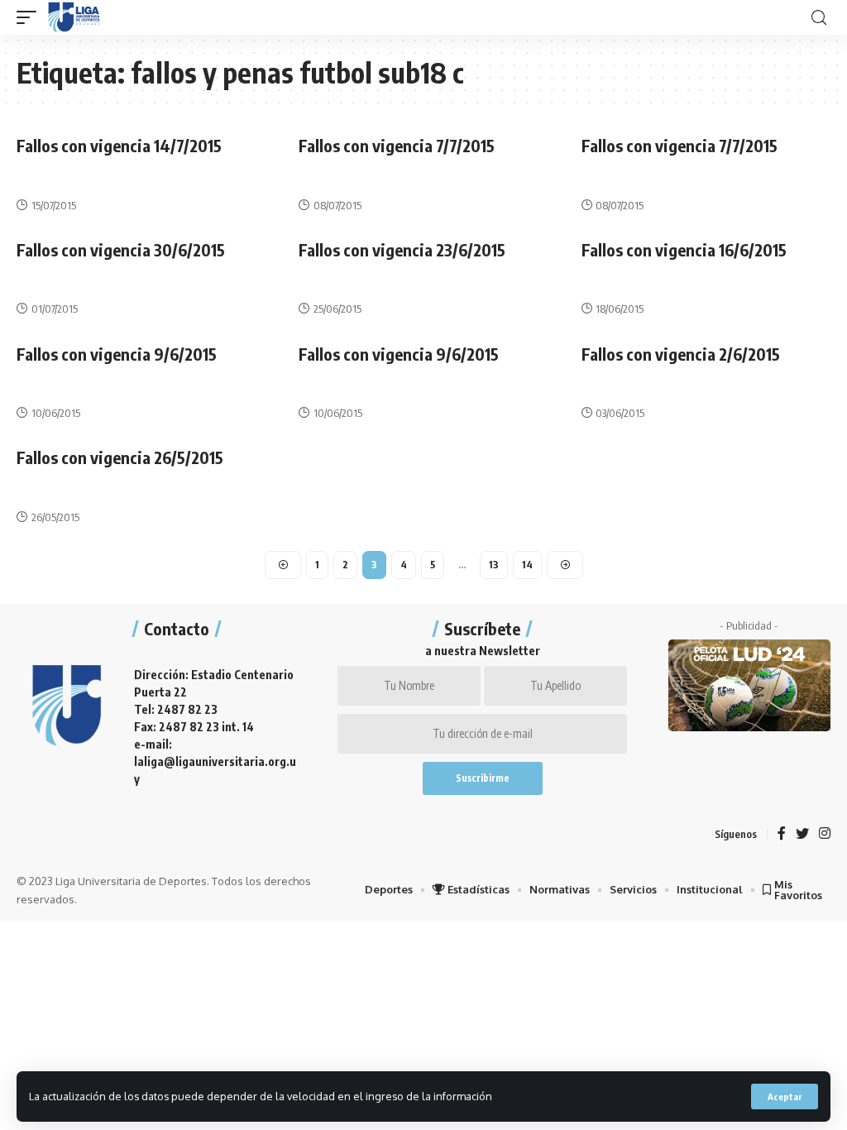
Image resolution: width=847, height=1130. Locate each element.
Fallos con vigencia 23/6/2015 (402, 249)
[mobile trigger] (31, 17)
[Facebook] (782, 834)
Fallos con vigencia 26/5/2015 (120, 457)
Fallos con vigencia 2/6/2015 (680, 353)
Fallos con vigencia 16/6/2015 (684, 249)
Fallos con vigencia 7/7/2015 (397, 145)
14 (527, 564)
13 (494, 564)
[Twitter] (802, 834)
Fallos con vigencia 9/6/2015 (117, 353)
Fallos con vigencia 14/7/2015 (119, 145)
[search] (818, 18)
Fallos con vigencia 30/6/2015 (121, 249)
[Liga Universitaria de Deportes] (74, 17)
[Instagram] (824, 834)
